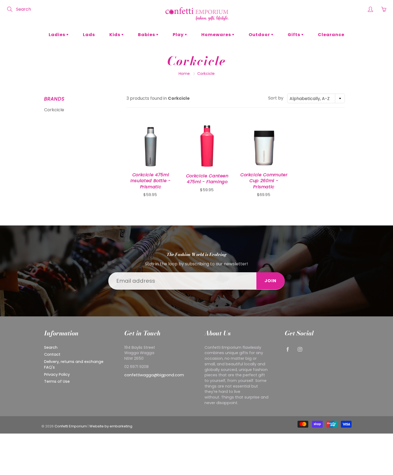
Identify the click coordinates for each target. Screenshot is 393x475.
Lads (89, 35)
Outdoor (260, 35)
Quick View (151, 145)
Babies (147, 35)
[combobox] (316, 98)
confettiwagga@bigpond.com (154, 375)
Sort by (275, 98)
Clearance (331, 35)
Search (50, 347)
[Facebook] (287, 349)
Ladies (57, 35)
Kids (115, 35)
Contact (52, 354)
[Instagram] (300, 349)
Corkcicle (54, 110)
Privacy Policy (57, 374)
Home (184, 73)
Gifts (294, 35)
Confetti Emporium (71, 426)
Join (270, 281)
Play (179, 35)
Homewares (216, 35)
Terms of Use (57, 381)
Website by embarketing (110, 426)
